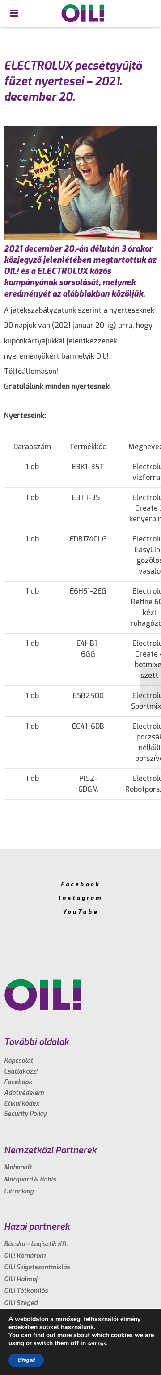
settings (97, 1343)
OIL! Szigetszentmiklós (37, 1267)
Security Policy (25, 1114)
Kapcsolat (18, 1061)
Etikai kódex (21, 1103)
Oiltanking (19, 1191)
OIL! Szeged (21, 1303)
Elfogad (26, 1360)
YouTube (80, 912)
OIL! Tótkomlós (26, 1291)
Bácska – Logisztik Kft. (36, 1244)
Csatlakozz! (21, 1071)
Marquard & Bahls (30, 1179)
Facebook (80, 884)
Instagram (80, 898)
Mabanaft (18, 1167)
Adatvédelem (24, 1093)
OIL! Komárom (25, 1255)
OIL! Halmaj (20, 1279)
